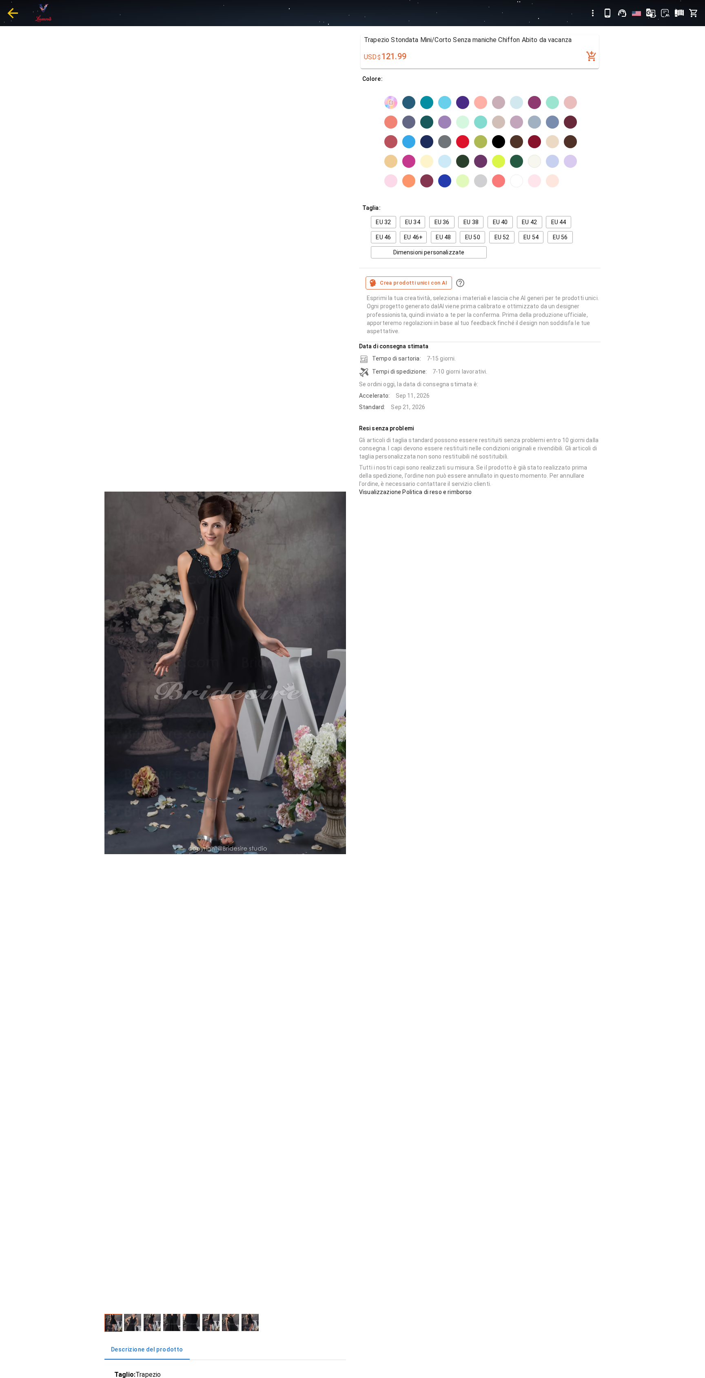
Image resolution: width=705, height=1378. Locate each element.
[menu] (593, 13)
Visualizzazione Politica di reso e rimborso (415, 492)
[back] (13, 13)
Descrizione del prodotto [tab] (147, 1349)
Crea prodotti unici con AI (414, 283)
